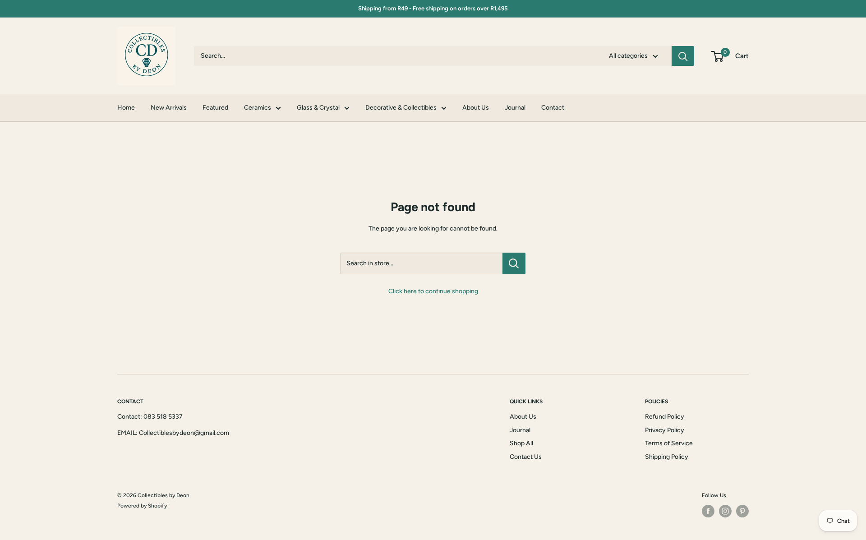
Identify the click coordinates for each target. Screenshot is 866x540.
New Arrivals (169, 107)
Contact (552, 107)
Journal (515, 107)
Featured (215, 107)
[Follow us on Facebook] (708, 511)
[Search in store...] (513, 263)
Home (126, 107)
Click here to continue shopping (433, 291)
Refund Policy (664, 416)
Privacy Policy (664, 430)
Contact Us (526, 457)
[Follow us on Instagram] (725, 511)
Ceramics (257, 107)
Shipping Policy (666, 457)
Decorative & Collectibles (401, 107)
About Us (475, 107)
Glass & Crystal (318, 107)
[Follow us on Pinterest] (742, 511)
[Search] (683, 56)
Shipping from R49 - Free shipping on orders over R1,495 (433, 8)
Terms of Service (669, 443)
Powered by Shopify (142, 506)
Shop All (521, 443)
